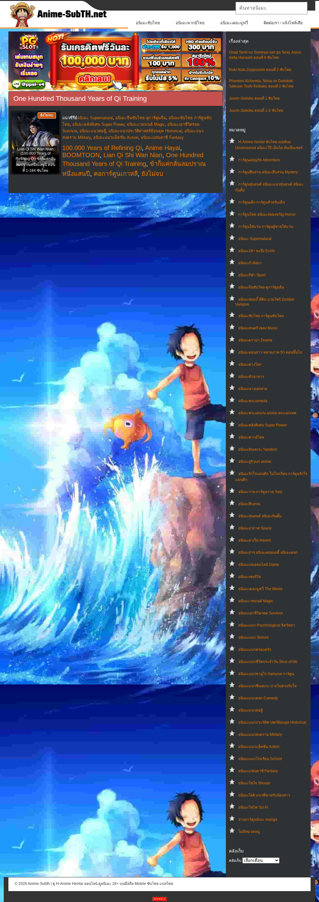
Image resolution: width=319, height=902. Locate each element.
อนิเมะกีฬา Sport (251, 275)
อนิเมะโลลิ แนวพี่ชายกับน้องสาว (264, 795)
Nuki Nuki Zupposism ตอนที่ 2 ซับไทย (260, 70)
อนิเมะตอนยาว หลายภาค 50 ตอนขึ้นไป (270, 352)
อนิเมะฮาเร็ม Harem (254, 540)
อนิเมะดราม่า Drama (255, 340)
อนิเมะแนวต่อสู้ (250, 710)
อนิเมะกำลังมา (250, 263)
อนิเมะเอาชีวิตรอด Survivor (260, 613)
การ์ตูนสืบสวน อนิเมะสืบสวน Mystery (268, 172)
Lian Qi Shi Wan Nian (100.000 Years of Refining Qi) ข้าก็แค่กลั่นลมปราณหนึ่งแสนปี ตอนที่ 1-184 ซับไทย (35, 160)
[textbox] (271, 8)
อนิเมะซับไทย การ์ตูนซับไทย (261, 316)
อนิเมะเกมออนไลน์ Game (258, 564)
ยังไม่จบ (152, 173)
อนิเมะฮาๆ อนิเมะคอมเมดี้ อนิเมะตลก (268, 552)
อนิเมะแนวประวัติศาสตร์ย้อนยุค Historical (272, 722)
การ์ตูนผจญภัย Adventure (259, 160)
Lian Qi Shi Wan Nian (132, 155)
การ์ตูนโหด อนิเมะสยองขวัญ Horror (267, 214)
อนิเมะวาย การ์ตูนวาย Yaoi (260, 492)
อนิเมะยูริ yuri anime (254, 461)
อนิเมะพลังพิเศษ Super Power (262, 425)
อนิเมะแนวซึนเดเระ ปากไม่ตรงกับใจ (267, 686)
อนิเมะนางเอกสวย (252, 389)
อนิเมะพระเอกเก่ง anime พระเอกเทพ (267, 413)
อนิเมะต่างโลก (249, 364)
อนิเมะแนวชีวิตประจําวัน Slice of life (268, 662)
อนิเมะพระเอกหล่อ (252, 401)
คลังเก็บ (235, 860)
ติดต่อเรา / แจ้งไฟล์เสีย (283, 23)
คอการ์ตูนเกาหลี (116, 173)
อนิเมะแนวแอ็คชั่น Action (258, 747)
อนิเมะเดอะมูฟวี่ (234, 23)
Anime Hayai (162, 147)
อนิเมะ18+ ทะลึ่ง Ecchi (256, 251)
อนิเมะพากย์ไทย (190, 23)
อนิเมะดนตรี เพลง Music (258, 328)
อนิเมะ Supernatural (255, 239)
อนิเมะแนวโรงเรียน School (260, 759)
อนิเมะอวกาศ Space (255, 528)
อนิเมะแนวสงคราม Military (260, 734)
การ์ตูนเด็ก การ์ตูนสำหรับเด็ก (261, 202)
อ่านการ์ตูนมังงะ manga (257, 819)
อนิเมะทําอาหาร (251, 376)
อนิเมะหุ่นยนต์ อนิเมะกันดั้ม (260, 516)
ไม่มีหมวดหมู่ (249, 831)
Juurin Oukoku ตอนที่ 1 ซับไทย (254, 98)
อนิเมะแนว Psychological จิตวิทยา (266, 625)
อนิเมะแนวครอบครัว (254, 649)
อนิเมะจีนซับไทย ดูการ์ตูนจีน (261, 287)
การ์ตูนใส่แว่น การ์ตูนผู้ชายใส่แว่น (265, 226)
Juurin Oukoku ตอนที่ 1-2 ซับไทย (256, 110)
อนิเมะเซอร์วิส (249, 577)
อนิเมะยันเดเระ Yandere (257, 449)
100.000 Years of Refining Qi (102, 147)
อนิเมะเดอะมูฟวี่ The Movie (260, 589)
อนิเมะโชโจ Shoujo (254, 783)
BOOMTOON (81, 155)
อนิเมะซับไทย (148, 23)
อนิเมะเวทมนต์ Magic (255, 601)
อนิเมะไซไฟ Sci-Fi (253, 807)
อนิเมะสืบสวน (249, 504)
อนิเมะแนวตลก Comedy (258, 698)
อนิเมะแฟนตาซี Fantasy (258, 771)
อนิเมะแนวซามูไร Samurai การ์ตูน (266, 674)
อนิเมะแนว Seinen (253, 637)
